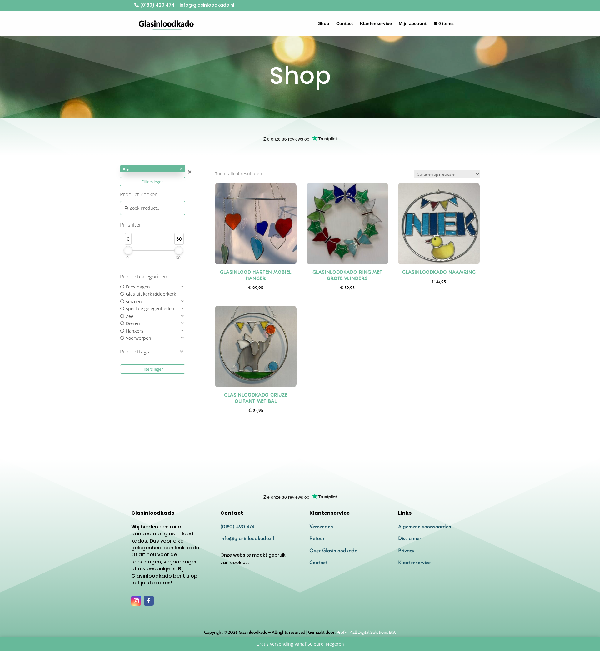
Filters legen (153, 181)
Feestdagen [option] (138, 287)
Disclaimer (409, 538)
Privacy (406, 550)
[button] (152, 168)
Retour (317, 538)
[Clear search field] (191, 172)
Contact (344, 23)
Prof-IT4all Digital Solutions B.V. (366, 632)
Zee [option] (129, 316)
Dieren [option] (133, 323)
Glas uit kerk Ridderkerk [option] (151, 294)
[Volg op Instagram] (136, 601)
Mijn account (413, 23)
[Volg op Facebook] (149, 601)
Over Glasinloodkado (333, 550)
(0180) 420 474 (157, 5)
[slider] (128, 250)
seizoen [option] (134, 301)
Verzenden (321, 526)
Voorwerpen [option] (138, 338)
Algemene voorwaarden (424, 526)
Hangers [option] (134, 331)
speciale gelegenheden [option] (150, 309)
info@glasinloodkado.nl (247, 538)
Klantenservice (376, 23)
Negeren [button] (335, 644)
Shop (323, 23)
